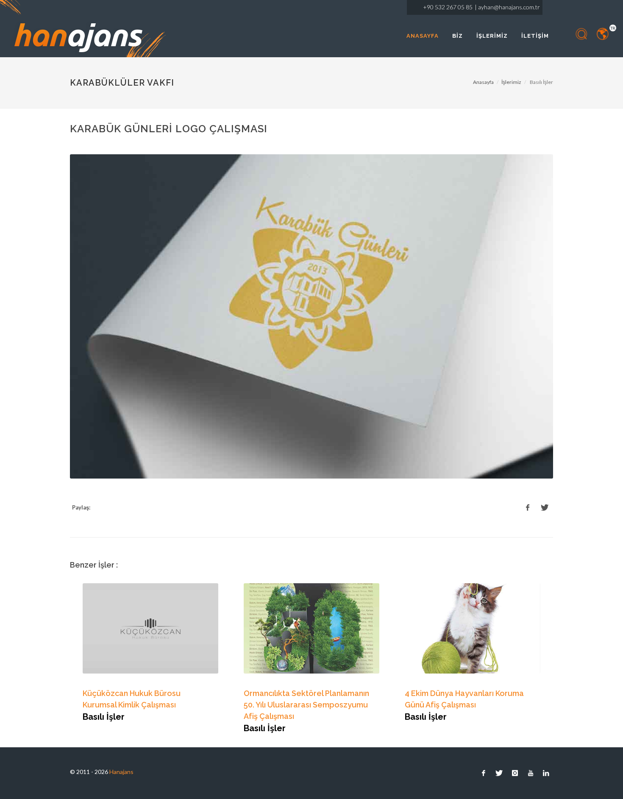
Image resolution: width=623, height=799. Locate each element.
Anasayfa (483, 82)
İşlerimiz (511, 82)
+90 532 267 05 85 (448, 7)
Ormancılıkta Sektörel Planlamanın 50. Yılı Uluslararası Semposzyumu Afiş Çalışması (306, 705)
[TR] (602, 34)
